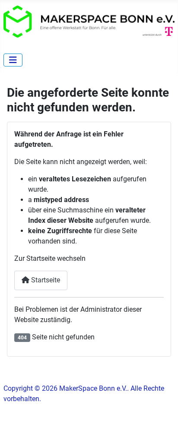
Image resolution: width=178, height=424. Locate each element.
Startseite (44, 280)
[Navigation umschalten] (12, 60)
